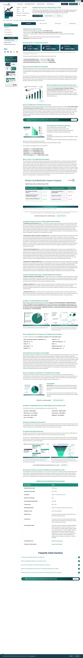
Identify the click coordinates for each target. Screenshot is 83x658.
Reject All (77, 656)
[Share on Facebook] (5, 52)
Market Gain (7, 27)
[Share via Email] (17, 52)
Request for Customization (57, 540)
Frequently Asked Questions (10, 44)
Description (28, 23)
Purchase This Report (38, 15)
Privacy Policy (32, 656)
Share (42, 100)
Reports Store (9, 20)
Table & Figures (58, 23)
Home (4, 20)
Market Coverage (8, 29)
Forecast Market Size (8, 34)
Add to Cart (59, 15)
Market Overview (8, 25)
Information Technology (18, 20)
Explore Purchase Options (57, 544)
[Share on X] (11, 52)
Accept (71, 656)
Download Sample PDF (49, 15)
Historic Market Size (8, 32)
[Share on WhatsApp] (14, 52)
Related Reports (72, 23)
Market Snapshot (7, 42)
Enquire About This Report (10, 40)
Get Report (65, 465)
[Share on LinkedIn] (8, 52)
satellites (71, 68)
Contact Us (72, 1)
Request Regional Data (59, 400)
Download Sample (11, 37)
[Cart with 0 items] (79, 4)
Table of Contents (43, 23)
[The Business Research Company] (7, 3)
